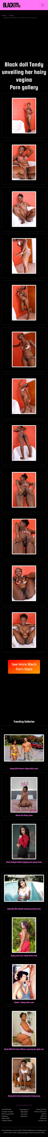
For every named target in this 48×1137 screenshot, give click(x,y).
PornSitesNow (7, 1130)
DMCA (44, 1114)
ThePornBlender (29, 1130)
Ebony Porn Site (10, 1133)
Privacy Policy (41, 1109)
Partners (43, 1118)
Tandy (11, 15)
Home (4, 15)
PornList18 (17, 1130)
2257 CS (43, 1116)
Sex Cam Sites (39, 1133)
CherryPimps (6, 1109)
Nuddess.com (41, 1130)
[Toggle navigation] (42, 5)
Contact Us (42, 1120)
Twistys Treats (7, 1120)
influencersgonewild (25, 1133)
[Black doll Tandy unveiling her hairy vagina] (24, 115)
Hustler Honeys (7, 1112)
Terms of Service (40, 1112)
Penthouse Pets (8, 1114)
